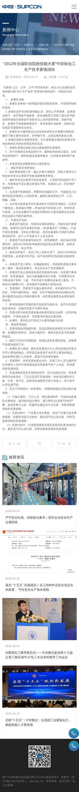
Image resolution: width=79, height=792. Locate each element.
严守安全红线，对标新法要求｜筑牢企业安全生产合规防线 (39, 520)
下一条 (61, 443)
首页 (17, 44)
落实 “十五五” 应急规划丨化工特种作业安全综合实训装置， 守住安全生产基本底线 (39, 587)
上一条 (16, 443)
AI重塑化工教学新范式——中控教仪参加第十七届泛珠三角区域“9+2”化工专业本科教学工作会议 (39, 655)
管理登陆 (51, 781)
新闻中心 (29, 44)
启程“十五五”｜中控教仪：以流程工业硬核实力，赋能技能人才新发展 (38, 722)
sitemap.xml (36, 781)
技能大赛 (44, 44)
